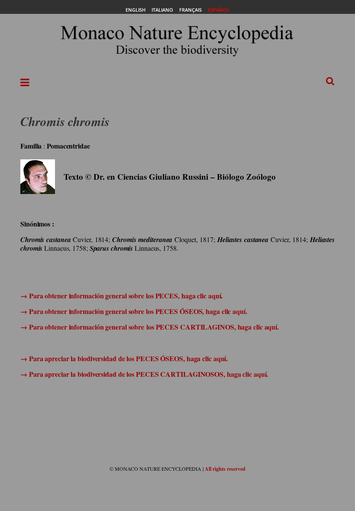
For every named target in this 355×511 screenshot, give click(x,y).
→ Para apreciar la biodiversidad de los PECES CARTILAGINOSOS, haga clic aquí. (144, 374)
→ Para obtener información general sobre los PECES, (100, 296)
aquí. (215, 296)
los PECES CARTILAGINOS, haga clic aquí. (212, 327)
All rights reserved (225, 468)
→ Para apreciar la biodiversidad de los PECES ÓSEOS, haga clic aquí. (124, 358)
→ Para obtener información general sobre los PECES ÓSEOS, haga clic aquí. (133, 311)
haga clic (194, 296)
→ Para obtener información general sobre (83, 327)
